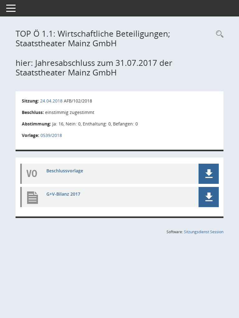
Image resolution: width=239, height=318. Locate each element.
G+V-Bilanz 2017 (63, 194)
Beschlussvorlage (64, 171)
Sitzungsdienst (203, 231)
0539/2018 (51, 135)
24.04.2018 (51, 101)
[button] (209, 174)
